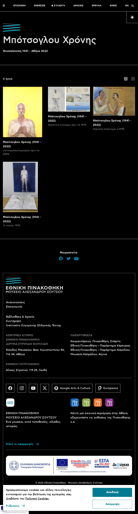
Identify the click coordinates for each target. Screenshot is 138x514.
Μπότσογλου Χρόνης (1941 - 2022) (22, 144)
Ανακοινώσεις (15, 302)
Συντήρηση (13, 321)
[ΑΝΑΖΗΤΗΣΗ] (132, 5)
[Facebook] (11, 389)
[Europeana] (109, 389)
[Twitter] (46, 389)
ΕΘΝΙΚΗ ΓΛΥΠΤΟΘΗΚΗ (22, 364)
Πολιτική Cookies (37, 498)
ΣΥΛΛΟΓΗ (59, 5)
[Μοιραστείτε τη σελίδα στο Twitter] (69, 258)
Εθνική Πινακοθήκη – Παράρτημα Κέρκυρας (100, 345)
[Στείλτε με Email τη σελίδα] (76, 258)
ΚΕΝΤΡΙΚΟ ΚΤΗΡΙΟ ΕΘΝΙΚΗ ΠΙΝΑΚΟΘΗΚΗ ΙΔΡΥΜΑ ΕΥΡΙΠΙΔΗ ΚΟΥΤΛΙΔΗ (27, 340)
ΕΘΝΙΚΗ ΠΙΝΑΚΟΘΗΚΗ (4, 5)
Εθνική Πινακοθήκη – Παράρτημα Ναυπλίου (100, 350)
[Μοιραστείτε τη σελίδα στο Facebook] (61, 258)
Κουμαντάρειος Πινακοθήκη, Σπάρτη (95, 341)
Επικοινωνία (14, 306)
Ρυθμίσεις (12, 506)
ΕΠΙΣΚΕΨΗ (19, 5)
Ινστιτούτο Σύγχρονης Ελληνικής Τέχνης (33, 325)
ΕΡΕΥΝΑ (97, 5)
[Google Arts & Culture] (73, 389)
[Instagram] (23, 389)
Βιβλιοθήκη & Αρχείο (20, 317)
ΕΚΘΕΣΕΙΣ (39, 5)
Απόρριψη (112, 504)
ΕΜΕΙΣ (113, 5)
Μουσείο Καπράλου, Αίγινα (88, 354)
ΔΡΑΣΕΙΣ (78, 5)
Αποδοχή (112, 492)
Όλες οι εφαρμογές (19, 444)
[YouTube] (34, 389)
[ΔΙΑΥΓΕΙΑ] (120, 466)
